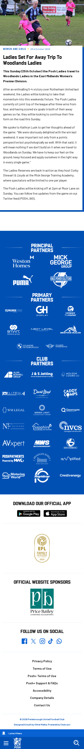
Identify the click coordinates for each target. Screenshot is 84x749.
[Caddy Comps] (70, 393)
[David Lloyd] (42, 393)
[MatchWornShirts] (42, 444)
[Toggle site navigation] (6, 743)
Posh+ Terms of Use (42, 676)
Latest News (15, 733)
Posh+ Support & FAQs (42, 683)
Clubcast (65, 724)
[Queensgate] (70, 410)
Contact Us (42, 705)
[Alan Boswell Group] (13, 374)
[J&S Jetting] (42, 374)
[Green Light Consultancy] (42, 410)
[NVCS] (70, 427)
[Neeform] (13, 427)
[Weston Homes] (23, 261)
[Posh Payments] (13, 459)
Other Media (41, 724)
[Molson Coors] (70, 374)
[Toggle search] (76, 743)
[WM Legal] (13, 410)
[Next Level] (42, 329)
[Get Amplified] (70, 458)
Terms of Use (42, 668)
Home (4, 733)
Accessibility (42, 690)
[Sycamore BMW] (28, 346)
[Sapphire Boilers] (42, 426)
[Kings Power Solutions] (61, 280)
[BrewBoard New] (70, 444)
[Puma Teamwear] (23, 280)
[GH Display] (42, 311)
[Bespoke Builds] (70, 329)
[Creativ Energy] (70, 475)
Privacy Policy (42, 661)
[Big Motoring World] (13, 476)
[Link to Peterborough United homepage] (19, 743)
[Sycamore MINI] (56, 346)
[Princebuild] (13, 311)
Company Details (42, 697)
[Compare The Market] (70, 311)
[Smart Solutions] (13, 330)
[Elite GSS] (13, 393)
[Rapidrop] (42, 475)
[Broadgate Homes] (42, 459)
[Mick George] (61, 261)
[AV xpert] (13, 443)
